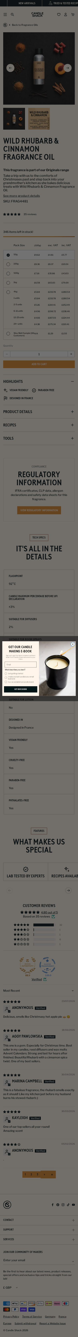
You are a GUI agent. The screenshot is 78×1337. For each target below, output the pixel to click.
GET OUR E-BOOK (20, 689)
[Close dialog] (73, 644)
